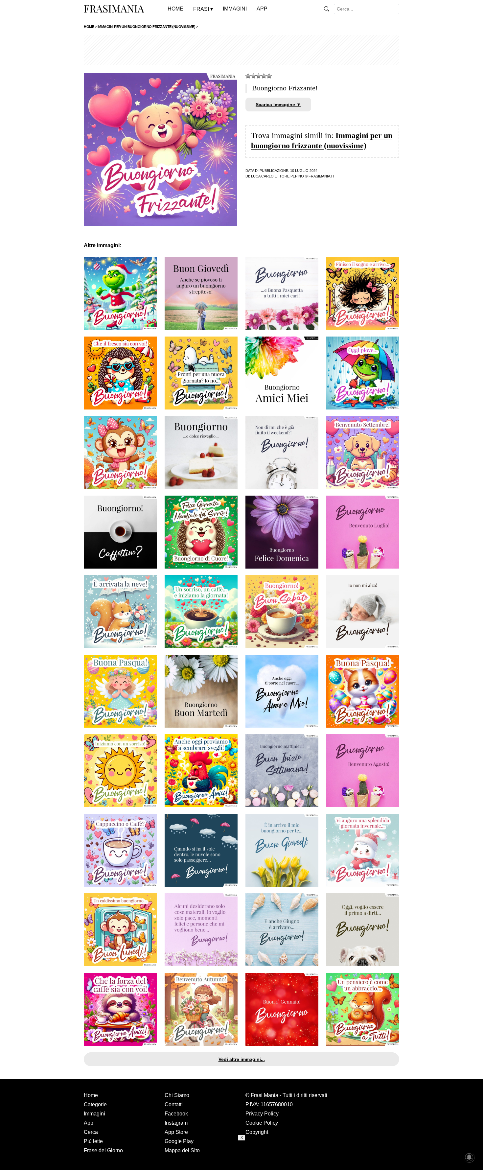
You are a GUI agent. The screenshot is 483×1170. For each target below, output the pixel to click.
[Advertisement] (241, 50)
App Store (176, 1132)
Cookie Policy (261, 1123)
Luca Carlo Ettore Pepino (277, 176)
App (88, 1123)
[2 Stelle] (253, 76)
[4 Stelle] (263, 76)
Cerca (91, 1132)
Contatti (174, 1104)
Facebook (176, 1113)
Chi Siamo (177, 1095)
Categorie (95, 1104)
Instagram (176, 1123)
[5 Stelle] (269, 76)
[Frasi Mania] (114, 8)
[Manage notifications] (469, 1157)
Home (91, 1095)
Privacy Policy (262, 1113)
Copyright (256, 1132)
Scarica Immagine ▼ (278, 104)
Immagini (94, 1113)
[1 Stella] (248, 76)
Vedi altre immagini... (241, 1059)
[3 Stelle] (258, 76)
